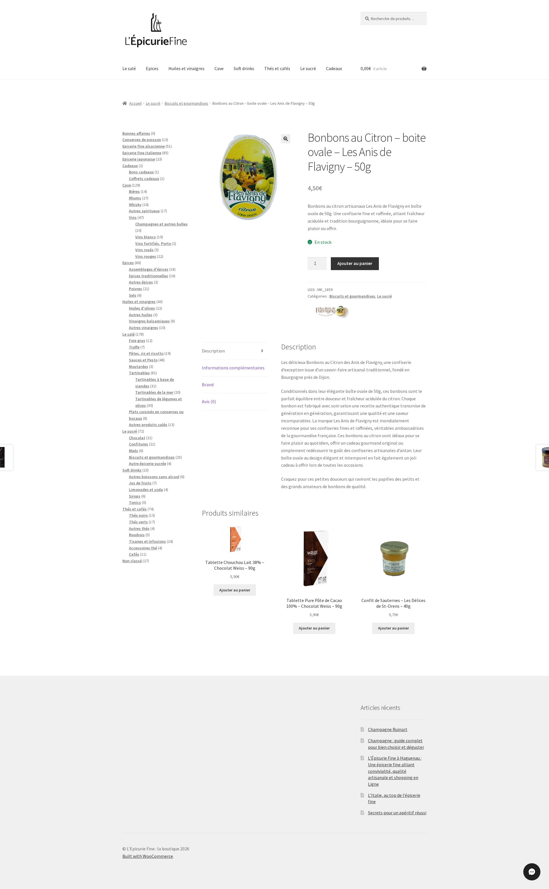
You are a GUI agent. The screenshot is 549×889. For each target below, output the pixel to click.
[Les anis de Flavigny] (329, 311)
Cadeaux (334, 68)
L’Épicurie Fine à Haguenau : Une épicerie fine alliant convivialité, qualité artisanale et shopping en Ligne (394, 771)
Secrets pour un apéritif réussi (397, 812)
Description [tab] (213, 351)
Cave (219, 68)
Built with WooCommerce (147, 856)
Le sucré (308, 68)
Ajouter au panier (354, 263)
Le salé (129, 68)
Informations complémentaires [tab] (233, 368)
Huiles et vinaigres (186, 68)
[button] (285, 138)
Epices (152, 68)
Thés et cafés (277, 68)
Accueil (135, 103)
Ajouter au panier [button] (234, 590)
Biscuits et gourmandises (186, 103)
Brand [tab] (208, 384)
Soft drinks (244, 68)
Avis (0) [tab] (209, 401)
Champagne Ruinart (387, 729)
